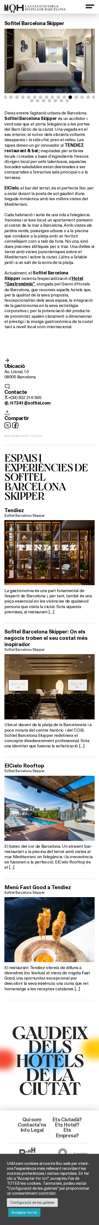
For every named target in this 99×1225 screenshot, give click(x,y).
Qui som (31, 1119)
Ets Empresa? (67, 1132)
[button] (5, 97)
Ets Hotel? (67, 1124)
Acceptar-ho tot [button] (24, 1212)
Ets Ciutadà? (67, 1119)
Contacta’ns (32, 1124)
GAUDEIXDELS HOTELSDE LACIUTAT (49, 1059)
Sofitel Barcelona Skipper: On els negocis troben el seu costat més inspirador (46, 638)
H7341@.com (30, 403)
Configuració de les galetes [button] (32, 1202)
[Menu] (89, 6)
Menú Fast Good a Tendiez (37, 887)
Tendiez (14, 510)
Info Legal (31, 1130)
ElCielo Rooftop (24, 765)
